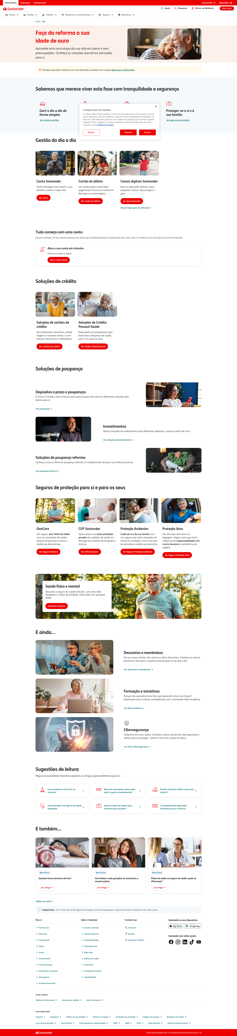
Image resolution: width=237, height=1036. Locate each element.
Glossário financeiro (47, 983)
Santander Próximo (136, 940)
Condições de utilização (125, 1017)
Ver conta (43, 197)
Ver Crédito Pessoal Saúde (93, 346)
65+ (44, 21)
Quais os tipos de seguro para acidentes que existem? (118, 807)
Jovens (41, 952)
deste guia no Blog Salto (123, 70)
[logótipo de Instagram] (178, 942)
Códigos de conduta (151, 1017)
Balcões (131, 934)
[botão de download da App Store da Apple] (175, 925)
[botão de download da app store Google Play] (193, 925)
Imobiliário (88, 965)
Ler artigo (45, 887)
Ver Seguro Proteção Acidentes (137, 551)
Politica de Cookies (105, 125)
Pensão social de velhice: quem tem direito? (177, 791)
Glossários (54, 1017)
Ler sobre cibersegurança (136, 746)
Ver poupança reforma (46, 471)
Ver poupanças (43, 408)
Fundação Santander (93, 971)
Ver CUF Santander (90, 551)
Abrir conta (227, 8)
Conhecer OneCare (56, 606)
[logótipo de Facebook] (171, 942)
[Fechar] (156, 106)
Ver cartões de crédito (49, 346)
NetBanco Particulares (45, 1000)
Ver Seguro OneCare (48, 551)
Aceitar (147, 132)
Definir (91, 132)
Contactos (132, 927)
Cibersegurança (90, 946)
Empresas (43, 934)
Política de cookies (100, 1017)
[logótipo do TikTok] (192, 942)
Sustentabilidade (91, 940)
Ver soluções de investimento (117, 440)
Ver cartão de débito (90, 201)
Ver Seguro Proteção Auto (177, 555)
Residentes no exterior (48, 971)
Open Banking (154, 1023)
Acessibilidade (90, 977)
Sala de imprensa (91, 934)
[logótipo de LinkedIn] (185, 942)
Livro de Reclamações (45, 1023)
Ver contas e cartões (49, 120)
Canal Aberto (66, 1023)
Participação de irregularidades (92, 1023)
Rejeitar (128, 132)
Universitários (44, 958)
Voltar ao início (43, 901)
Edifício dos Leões (91, 958)
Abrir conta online (58, 260)
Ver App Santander (132, 201)
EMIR (127, 1023)
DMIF (115, 1023)
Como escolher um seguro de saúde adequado (64, 807)
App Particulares (94, 1000)
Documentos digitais (70, 1000)
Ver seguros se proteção (177, 120)
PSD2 (139, 1023)
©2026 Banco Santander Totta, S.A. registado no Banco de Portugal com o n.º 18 (173, 1032)
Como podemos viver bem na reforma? (61, 791)
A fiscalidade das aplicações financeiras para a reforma (173, 807)
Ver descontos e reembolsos (137, 669)
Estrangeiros (44, 977)
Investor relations (91, 927)
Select (41, 946)
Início (38, 21)
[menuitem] (11, 2)
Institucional (44, 940)
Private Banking (45, 965)
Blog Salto (88, 952)
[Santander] (13, 8)
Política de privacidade (75, 1017)
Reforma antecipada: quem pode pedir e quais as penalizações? (119, 791)
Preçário (39, 1017)
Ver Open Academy (133, 708)
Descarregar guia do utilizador (135, 207)
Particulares (44, 927)
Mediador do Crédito (175, 1017)
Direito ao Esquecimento (178, 1023)
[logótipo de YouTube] (198, 942)
